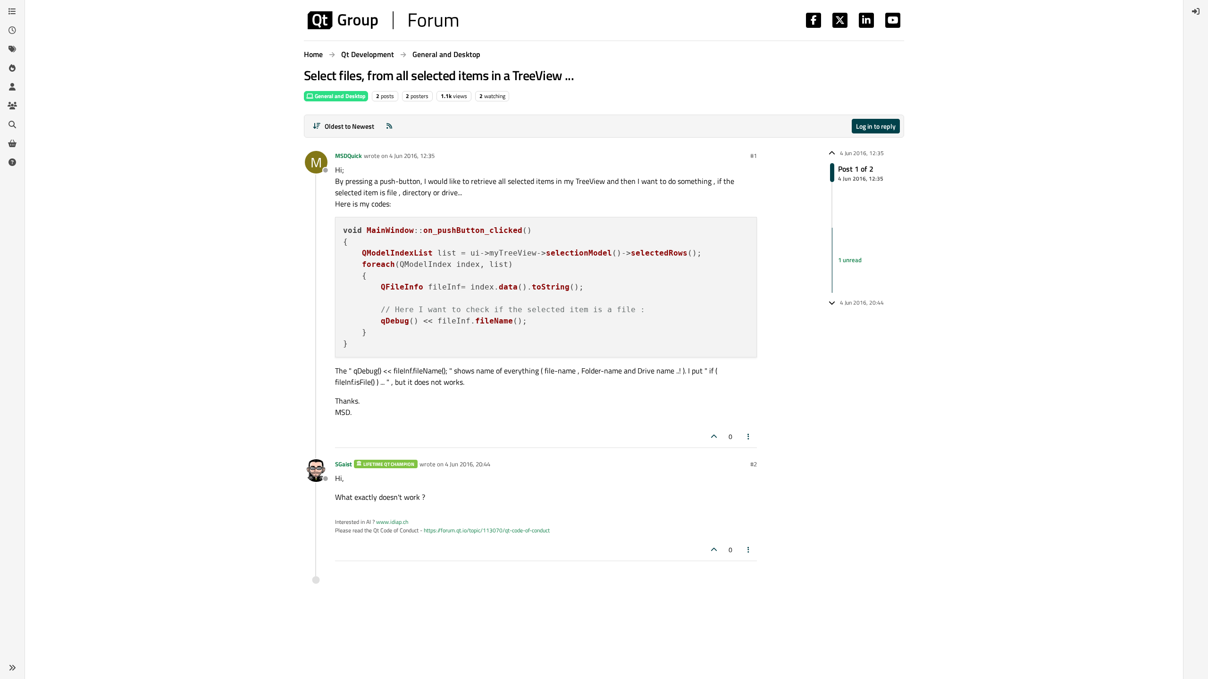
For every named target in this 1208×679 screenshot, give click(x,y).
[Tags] (12, 49)
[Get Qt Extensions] (12, 143)
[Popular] (12, 67)
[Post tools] (748, 436)
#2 (753, 464)
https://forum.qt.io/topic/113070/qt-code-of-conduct (487, 530)
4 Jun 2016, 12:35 (412, 155)
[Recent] (12, 30)
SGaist (343, 464)
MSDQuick (348, 155)
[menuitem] (1195, 11)
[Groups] (12, 105)
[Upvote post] (713, 436)
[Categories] (12, 11)
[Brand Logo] (383, 20)
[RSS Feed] (389, 126)
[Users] (12, 86)
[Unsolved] (12, 162)
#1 (753, 155)
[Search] (12, 124)
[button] (12, 667)
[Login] (1195, 11)
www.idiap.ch (392, 521)
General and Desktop (339, 95)
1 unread (850, 260)
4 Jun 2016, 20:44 (467, 464)
